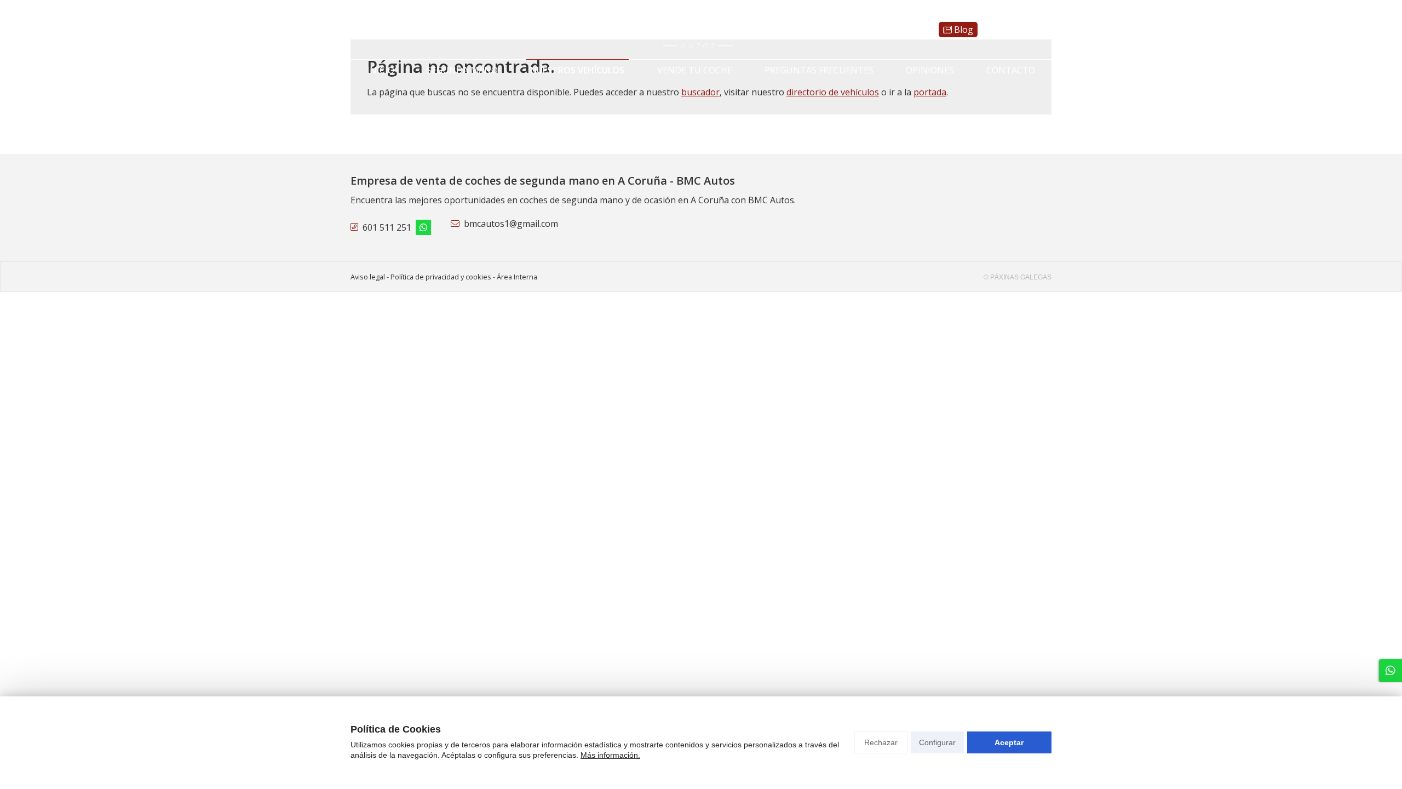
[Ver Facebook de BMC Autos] (394, 29)
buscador (700, 92)
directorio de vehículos (832, 92)
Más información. (610, 755)
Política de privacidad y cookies (440, 277)
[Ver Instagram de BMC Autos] (376, 29)
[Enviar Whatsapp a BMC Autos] (359, 29)
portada (929, 92)
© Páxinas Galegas (1018, 277)
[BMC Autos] (701, 29)
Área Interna (517, 277)
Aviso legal (367, 277)
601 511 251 (387, 227)
